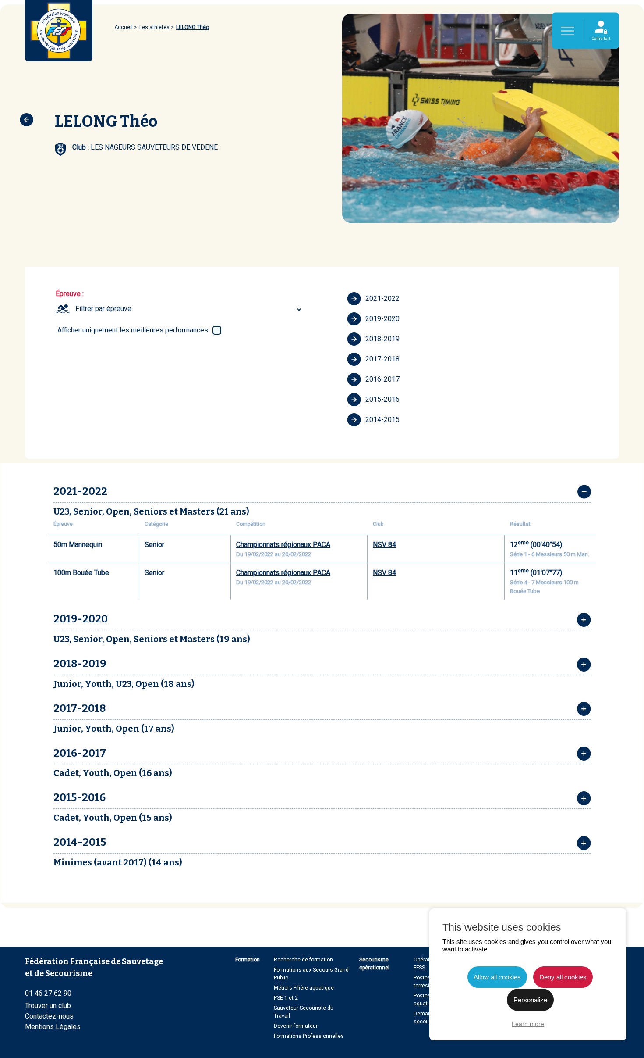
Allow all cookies (497, 977)
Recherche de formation (303, 960)
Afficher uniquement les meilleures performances (132, 330)
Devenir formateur (296, 1026)
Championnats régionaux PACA (283, 544)
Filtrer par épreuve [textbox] (103, 308)
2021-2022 (382, 298)
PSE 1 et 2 (286, 998)
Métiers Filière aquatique (304, 988)
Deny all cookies (563, 977)
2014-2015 (382, 419)
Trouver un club (48, 1005)
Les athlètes (154, 27)
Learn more (528, 1023)
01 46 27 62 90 (48, 993)
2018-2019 (382, 339)
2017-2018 (382, 359)
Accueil (123, 27)
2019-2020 (382, 319)
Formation (247, 960)
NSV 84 (384, 544)
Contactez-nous (49, 1016)
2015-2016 (382, 399)
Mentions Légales (53, 1026)
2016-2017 (382, 379)
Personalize (530, 1000)
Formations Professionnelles (309, 1036)
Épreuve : (70, 294)
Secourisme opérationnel (374, 964)
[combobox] (189, 308)
